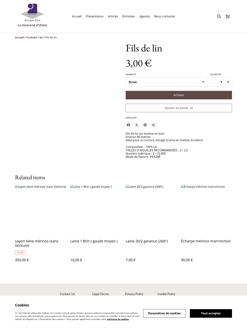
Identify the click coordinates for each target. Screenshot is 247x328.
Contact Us (67, 294)
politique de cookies (118, 319)
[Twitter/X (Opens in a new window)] (136, 125)
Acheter (179, 95)
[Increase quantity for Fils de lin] (228, 82)
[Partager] (153, 125)
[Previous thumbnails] (19, 159)
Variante (131, 74)
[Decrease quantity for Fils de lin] (214, 82)
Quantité (215, 74)
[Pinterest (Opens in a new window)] (145, 125)
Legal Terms (100, 294)
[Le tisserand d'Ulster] (32, 12)
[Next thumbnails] (116, 159)
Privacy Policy (134, 294)
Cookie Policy (166, 294)
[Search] (219, 16)
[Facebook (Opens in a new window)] (128, 125)
